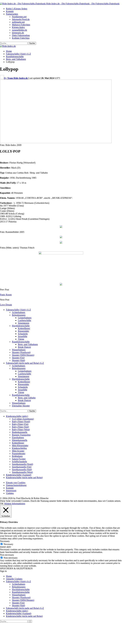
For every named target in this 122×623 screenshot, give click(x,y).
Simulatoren (23, 323)
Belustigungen (18, 315)
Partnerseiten (12, 14)
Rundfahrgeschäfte (21, 341)
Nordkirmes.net (19, 16)
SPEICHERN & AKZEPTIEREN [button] (16, 568)
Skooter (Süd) (18, 360)
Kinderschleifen (19, 448)
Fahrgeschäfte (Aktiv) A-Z (18, 309)
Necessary (8, 544)
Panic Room (6, 294)
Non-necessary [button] (7, 555)
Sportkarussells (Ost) (21, 467)
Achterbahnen (18, 312)
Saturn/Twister (19, 459)
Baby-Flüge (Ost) (20, 424)
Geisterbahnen (24, 317)
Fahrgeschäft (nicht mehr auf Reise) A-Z (25, 363)
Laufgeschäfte (24, 320)
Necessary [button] (5, 541)
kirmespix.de (18, 32)
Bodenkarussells (19, 432)
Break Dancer (24, 347)
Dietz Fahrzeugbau (21, 35)
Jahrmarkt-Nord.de (21, 19)
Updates (10, 493)
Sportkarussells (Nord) (22, 464)
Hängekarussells (19, 440)
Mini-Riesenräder (20, 445)
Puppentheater (18, 453)
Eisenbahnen (18, 437)
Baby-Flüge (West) (21, 429)
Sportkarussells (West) (22, 472)
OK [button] (2, 503)
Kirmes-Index (18, 27)
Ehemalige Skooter (21, 405)
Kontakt (10, 11)
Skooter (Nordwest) (21, 352)
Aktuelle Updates (14, 579)
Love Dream (6, 304)
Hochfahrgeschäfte (21, 325)
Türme (21, 339)
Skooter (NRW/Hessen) (23, 355)
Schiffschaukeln (19, 461)
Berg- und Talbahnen (28, 344)
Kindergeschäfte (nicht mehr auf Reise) (24, 477)
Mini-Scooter (18, 451)
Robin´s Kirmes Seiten (16, 8)
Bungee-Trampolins (21, 435)
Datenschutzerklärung (16, 485)
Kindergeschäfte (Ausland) (18, 475)
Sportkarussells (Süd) (22, 469)
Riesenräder (23, 331)
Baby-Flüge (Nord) (21, 421)
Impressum (11, 490)
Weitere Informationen (14, 503)
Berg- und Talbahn (27, 397)
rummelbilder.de (19, 30)
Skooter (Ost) (18, 357)
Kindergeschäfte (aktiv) (17, 416)
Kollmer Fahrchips (20, 38)
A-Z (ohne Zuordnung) (23, 419)
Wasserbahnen (18, 349)
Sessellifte (22, 336)
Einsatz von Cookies (15, 482)
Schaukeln (23, 333)
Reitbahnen (17, 456)
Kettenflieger (24, 328)
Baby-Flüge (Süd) (20, 427)
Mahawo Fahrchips (21, 24)
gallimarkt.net (18, 22)
